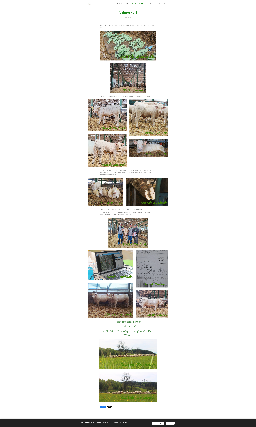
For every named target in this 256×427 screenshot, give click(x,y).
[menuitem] (123, 3)
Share (103, 406)
